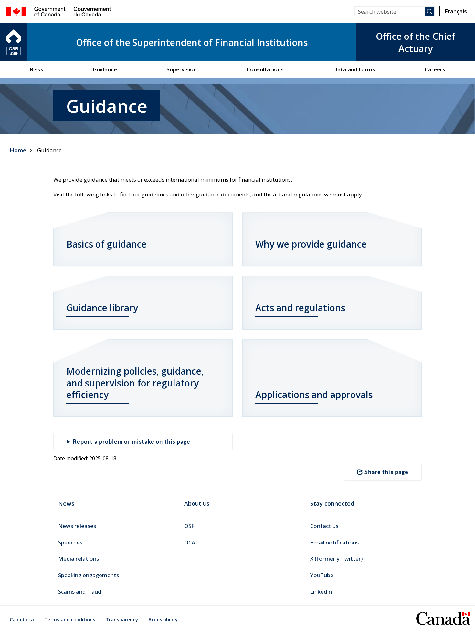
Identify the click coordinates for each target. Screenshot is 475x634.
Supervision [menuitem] (181, 69)
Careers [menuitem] (435, 69)
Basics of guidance (106, 244)
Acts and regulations (300, 307)
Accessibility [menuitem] (163, 619)
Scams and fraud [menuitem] (79, 591)
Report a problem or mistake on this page (131, 441)
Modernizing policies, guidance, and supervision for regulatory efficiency (135, 382)
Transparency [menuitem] (122, 619)
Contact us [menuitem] (324, 526)
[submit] (429, 11)
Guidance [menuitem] (105, 69)
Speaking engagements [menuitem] (88, 575)
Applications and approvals (314, 394)
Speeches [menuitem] (70, 542)
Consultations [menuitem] (265, 69)
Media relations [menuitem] (78, 558)
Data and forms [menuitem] (354, 69)
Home (18, 150)
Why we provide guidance (311, 244)
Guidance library (102, 307)
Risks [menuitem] (36, 69)
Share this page (386, 471)
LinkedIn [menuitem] (321, 591)
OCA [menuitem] (189, 542)
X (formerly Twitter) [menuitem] (336, 558)
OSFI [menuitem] (190, 526)
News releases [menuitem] (77, 526)
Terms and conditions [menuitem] (69, 619)
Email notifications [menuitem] (334, 542)
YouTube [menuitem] (321, 575)
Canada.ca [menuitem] (22, 619)
